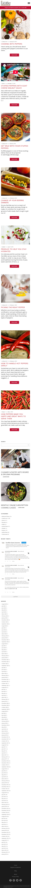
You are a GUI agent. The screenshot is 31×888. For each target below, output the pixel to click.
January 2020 (4, 723)
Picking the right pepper (13, 307)
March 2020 (4, 719)
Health (3, 524)
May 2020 (4, 717)
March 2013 (4, 850)
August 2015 (4, 792)
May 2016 (4, 774)
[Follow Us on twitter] (17, 880)
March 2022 (4, 673)
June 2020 (4, 715)
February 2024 (5, 635)
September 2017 (5, 743)
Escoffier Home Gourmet (11, 551)
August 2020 (4, 711)
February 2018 (5, 733)
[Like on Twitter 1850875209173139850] (10, 561)
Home (15, 865)
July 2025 (3, 606)
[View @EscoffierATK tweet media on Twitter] (16, 588)
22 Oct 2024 (7, 579)
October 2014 (5, 812)
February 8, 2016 (13, 198)
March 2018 (4, 731)
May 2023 (4, 649)
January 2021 (4, 701)
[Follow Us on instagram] (14, 880)
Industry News (5, 526)
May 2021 (4, 693)
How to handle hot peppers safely (14, 364)
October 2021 (5, 683)
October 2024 (5, 622)
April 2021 (4, 695)
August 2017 (4, 745)
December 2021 (5, 679)
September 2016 (5, 766)
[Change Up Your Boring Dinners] (15, 181)
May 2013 (4, 846)
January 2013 (4, 854)
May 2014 (4, 822)
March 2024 (4, 633)
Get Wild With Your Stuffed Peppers (14, 147)
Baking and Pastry (5, 516)
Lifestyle (3, 247)
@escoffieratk (21, 551)
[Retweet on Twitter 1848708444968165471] (8, 592)
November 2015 (5, 786)
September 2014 (5, 814)
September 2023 (5, 641)
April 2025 (4, 612)
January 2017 (4, 759)
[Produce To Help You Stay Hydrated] (15, 235)
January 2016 (4, 782)
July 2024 (3, 628)
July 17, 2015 (10, 247)
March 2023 (4, 653)
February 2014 (5, 828)
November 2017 (5, 739)
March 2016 (4, 778)
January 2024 (4, 637)
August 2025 (4, 604)
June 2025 (4, 608)
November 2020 (5, 705)
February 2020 (5, 721)
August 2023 (4, 643)
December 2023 (5, 639)
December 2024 (5, 620)
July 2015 (3, 794)
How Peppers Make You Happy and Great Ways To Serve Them (13, 416)
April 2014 (4, 824)
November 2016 (5, 763)
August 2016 (4, 768)
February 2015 (5, 804)
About (15, 874)
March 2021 (4, 697)
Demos (3, 83)
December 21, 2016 (11, 83)
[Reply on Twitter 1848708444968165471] (6, 592)
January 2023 (4, 657)
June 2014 (4, 820)
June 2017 (4, 749)
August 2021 (4, 687)
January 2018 (4, 735)
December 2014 (5, 808)
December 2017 (5, 737)
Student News (4, 532)
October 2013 (5, 836)
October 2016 (5, 764)
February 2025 (5, 616)
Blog (15, 870)
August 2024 (4, 626)
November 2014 (5, 810)
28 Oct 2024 (7, 552)
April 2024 (4, 631)
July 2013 (3, 842)
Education (4, 522)
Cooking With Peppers (11, 44)
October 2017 (5, 741)
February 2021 (5, 699)
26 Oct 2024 (7, 566)
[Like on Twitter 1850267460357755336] (10, 574)
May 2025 (4, 610)
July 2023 (3, 645)
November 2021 (5, 681)
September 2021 (5, 685)
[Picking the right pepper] (15, 288)
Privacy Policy (15, 876)
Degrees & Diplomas (15, 867)
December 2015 (5, 784)
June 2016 (4, 772)
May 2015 (4, 798)
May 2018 (4, 727)
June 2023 (4, 647)
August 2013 (4, 840)
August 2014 (4, 816)
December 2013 (5, 832)
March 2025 (4, 614)
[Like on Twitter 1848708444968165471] (10, 592)
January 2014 (4, 830)
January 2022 (4, 677)
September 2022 (5, 665)
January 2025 (4, 618)
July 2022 (3, 667)
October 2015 (5, 788)
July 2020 (3, 713)
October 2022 (5, 663)
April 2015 (4, 800)
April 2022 (4, 671)
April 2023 (4, 651)
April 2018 (4, 729)
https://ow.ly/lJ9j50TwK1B (10, 588)
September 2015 (5, 790)
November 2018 (5, 725)
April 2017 (4, 753)
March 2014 (4, 826)
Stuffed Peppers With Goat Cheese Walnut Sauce (14, 87)
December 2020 (5, 703)
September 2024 (5, 624)
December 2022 (5, 659)
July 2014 (3, 818)
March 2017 (4, 755)
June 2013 (4, 844)
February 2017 (5, 757)
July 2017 (3, 747)
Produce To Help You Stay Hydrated (13, 250)
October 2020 (5, 707)
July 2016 (3, 770)
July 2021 (3, 689)
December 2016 (5, 761)
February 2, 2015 (13, 361)
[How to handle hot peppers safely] (15, 344)
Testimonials (4, 534)
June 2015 (4, 796)
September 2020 (5, 709)
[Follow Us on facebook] (10, 880)
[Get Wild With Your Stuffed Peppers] (15, 127)
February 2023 (5, 655)
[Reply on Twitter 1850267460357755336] (6, 574)
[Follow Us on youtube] (20, 880)
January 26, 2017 (13, 41)
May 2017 (4, 751)
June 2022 (4, 669)
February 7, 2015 (13, 305)
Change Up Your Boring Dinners (12, 201)
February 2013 (5, 852)
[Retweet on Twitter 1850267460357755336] (8, 574)
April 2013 (4, 848)
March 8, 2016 (13, 143)
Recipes (3, 411)
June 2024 (4, 629)
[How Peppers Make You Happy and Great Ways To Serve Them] (15, 400)
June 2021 (4, 691)
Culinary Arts (4, 41)
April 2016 (4, 776)
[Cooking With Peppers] (15, 24)
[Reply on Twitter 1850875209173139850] (6, 561)
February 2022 (5, 675)
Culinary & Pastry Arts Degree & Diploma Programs (15, 473)
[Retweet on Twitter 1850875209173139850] (8, 561)
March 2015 (4, 802)
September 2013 (5, 838)
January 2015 (4, 806)
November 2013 (5, 834)
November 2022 (5, 661)
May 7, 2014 (10, 411)
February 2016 (5, 780)
